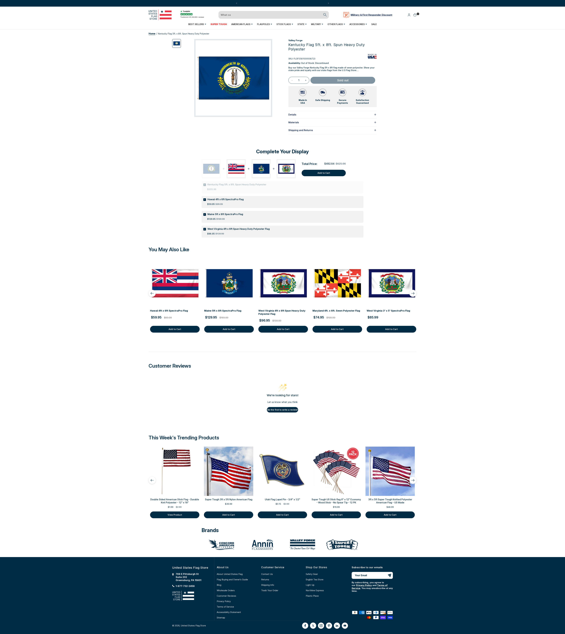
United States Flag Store (193, 625)
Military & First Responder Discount (371, 14)
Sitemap (221, 617)
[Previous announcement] (236, 3)
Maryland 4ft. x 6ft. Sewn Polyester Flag (336, 310)
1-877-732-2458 (185, 586)
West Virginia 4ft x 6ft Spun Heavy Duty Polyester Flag (238, 228)
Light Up (310, 585)
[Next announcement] (328, 3)
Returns (265, 579)
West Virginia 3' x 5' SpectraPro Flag (388, 310)
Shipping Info (267, 585)
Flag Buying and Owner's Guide (232, 579)
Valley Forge (295, 40)
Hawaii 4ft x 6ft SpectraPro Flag (225, 199)
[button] (197, 24)
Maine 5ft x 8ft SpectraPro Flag (225, 214)
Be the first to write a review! (282, 409)
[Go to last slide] (152, 293)
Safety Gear (312, 574)
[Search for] (325, 15)
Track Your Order (269, 590)
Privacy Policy (224, 601)
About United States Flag (230, 574)
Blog (219, 585)
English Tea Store (314, 579)
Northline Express (315, 590)
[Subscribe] (389, 575)
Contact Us (267, 574)
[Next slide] (412, 293)
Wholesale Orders (226, 590)
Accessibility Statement (229, 612)
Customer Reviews (226, 595)
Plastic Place (312, 595)
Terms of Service (225, 606)
